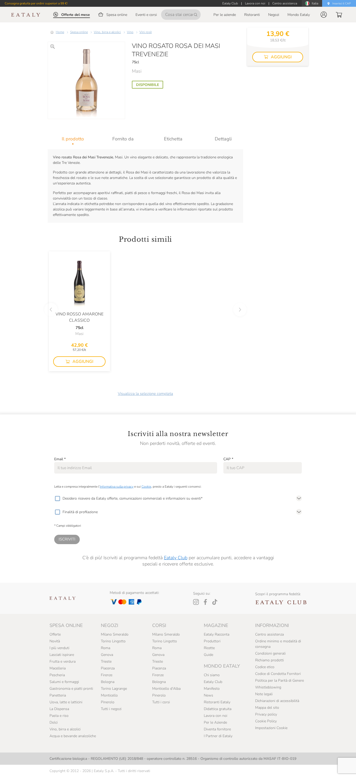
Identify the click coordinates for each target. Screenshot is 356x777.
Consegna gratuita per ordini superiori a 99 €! (36, 3)
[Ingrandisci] (52, 46)
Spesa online (79, 32)
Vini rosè (145, 32)
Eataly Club (175, 558)
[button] (323, 14)
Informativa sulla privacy (116, 486)
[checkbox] (57, 498)
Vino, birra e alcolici (107, 32)
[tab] (73, 138)
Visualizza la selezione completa (145, 393)
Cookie (146, 486)
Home (60, 32)
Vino (130, 32)
